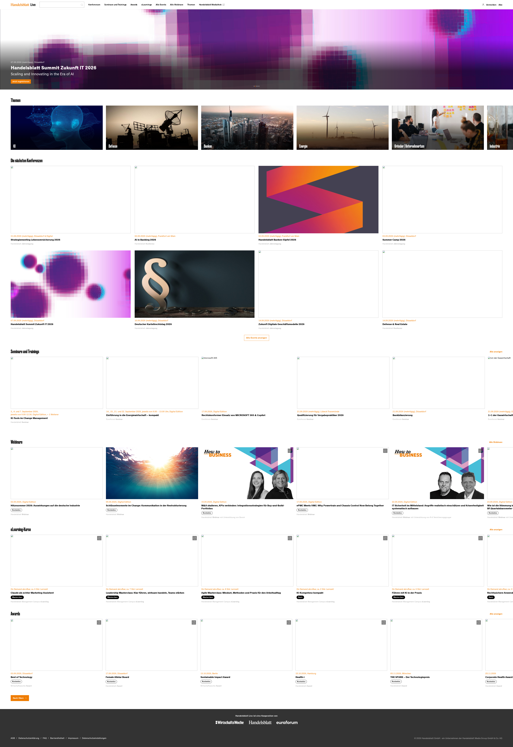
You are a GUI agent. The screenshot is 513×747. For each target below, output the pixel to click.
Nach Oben (18, 698)
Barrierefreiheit (57, 738)
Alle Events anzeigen (256, 337)
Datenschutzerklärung (28, 738)
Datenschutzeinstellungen (94, 738)
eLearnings (146, 4)
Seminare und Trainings (115, 4)
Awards (134, 4)
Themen (191, 4)
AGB (13, 738)
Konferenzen (94, 4)
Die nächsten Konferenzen (26, 160)
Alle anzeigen (496, 351)
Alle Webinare (176, 4)
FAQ (45, 738)
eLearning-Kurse (21, 529)
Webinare (16, 442)
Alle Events (161, 4)
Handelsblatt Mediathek (210, 4)
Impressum (73, 738)
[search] (60, 4)
